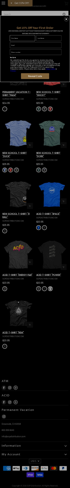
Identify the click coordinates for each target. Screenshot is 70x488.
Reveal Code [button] (35, 76)
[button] (66, 19)
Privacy (13, 71)
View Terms (50, 69)
